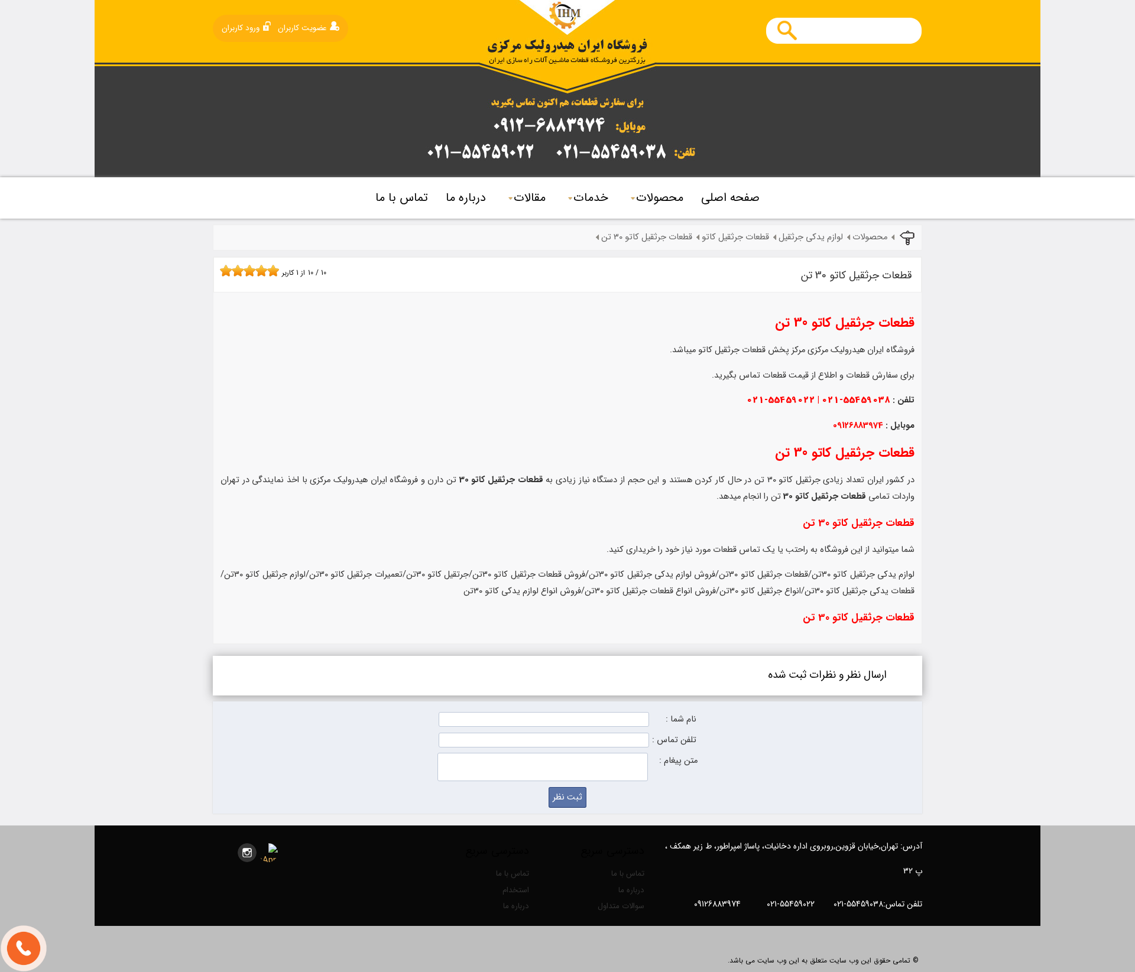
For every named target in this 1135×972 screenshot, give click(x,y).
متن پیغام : (678, 761)
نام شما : (681, 719)
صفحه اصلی (730, 197)
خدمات (590, 197)
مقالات (530, 197)
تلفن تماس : (674, 740)
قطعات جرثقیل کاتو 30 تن (646, 237)
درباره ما (466, 197)
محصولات (659, 197)
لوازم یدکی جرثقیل (811, 237)
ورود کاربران (241, 28)
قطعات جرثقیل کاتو (735, 237)
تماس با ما (401, 197)
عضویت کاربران (302, 28)
